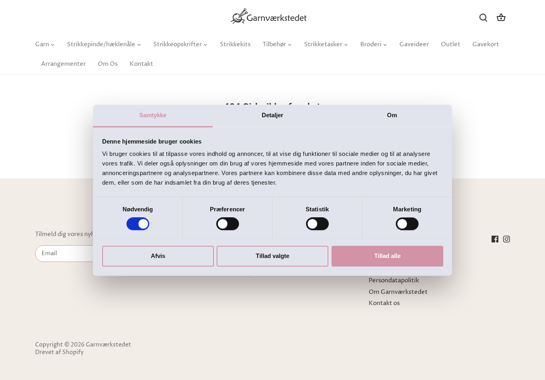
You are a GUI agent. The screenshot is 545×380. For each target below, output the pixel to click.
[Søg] (483, 17)
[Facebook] (495, 239)
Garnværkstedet (108, 344)
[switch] (227, 223)
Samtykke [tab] (153, 115)
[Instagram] (506, 239)
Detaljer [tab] (273, 115)
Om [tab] (392, 115)
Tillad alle (387, 255)
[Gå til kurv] (501, 17)
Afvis (158, 255)
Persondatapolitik (394, 280)
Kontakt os (384, 303)
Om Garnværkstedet (398, 292)
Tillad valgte (272, 255)
